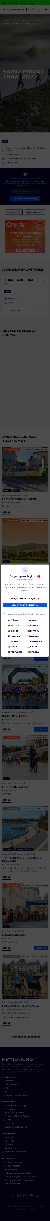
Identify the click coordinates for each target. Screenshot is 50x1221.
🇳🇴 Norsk (12, 646)
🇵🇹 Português (15, 652)
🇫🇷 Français (14, 636)
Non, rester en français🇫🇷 (25, 598)
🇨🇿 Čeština (13, 620)
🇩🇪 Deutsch (13, 625)
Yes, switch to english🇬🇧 (25, 605)
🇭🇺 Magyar (13, 641)
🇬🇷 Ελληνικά (33, 625)
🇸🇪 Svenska (33, 652)
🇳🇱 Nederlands (34, 641)
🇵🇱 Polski (32, 646)
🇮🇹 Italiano (33, 636)
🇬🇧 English (13, 630)
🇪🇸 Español (33, 630)
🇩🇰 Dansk (32, 620)
